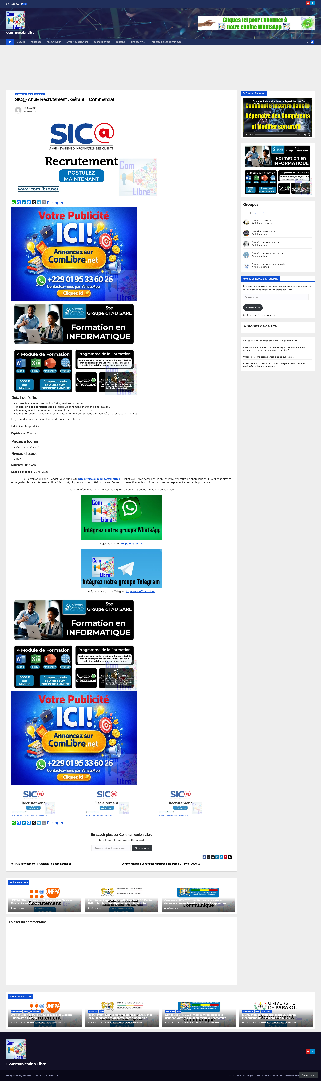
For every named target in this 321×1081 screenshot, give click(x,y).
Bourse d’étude (102, 42)
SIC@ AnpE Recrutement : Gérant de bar (173, 815)
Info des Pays (138, 42)
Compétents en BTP (261, 220)
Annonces (36, 42)
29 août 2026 (19, 1022)
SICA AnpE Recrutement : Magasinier (98, 815)
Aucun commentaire (55, 1022)
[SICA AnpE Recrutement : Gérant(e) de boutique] (46, 801)
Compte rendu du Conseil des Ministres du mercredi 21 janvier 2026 (159, 863)
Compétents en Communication (267, 253)
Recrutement (54, 42)
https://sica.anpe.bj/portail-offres (99, 478)
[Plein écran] (309, 134)
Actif (252, 213)
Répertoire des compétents (167, 42)
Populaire (256, 213)
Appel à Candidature (77, 42)
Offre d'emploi (21, 94)
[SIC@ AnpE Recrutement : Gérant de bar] (193, 801)
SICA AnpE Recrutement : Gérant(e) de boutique (29, 815)
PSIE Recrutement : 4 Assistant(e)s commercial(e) (43, 863)
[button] (308, 42)
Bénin (30, 94)
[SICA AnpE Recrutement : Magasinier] (120, 801)
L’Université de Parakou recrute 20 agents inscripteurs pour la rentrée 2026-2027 (269, 1016)
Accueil (21, 42)
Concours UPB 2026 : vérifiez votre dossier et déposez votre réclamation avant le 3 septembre (195, 902)
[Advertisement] (160, 64)
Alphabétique (263, 213)
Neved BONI (32, 108)
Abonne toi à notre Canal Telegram (240, 1076)
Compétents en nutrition (264, 231)
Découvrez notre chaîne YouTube (269, 1076)
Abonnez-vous (142, 848)
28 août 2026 (96, 1022)
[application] (277, 117)
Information (93, 1011)
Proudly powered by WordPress (18, 1076)
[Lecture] (246, 134)
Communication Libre (20, 32)
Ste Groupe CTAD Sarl (286, 340)
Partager (55, 203)
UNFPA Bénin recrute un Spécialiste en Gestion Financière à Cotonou (41, 902)
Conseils (120, 42)
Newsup (42, 1076)
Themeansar (53, 1076)
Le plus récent (246, 213)
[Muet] (305, 134)
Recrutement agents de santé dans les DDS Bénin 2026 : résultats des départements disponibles (120, 902)
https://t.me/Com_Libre (140, 591)
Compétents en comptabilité (266, 242)
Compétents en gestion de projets (268, 264)
